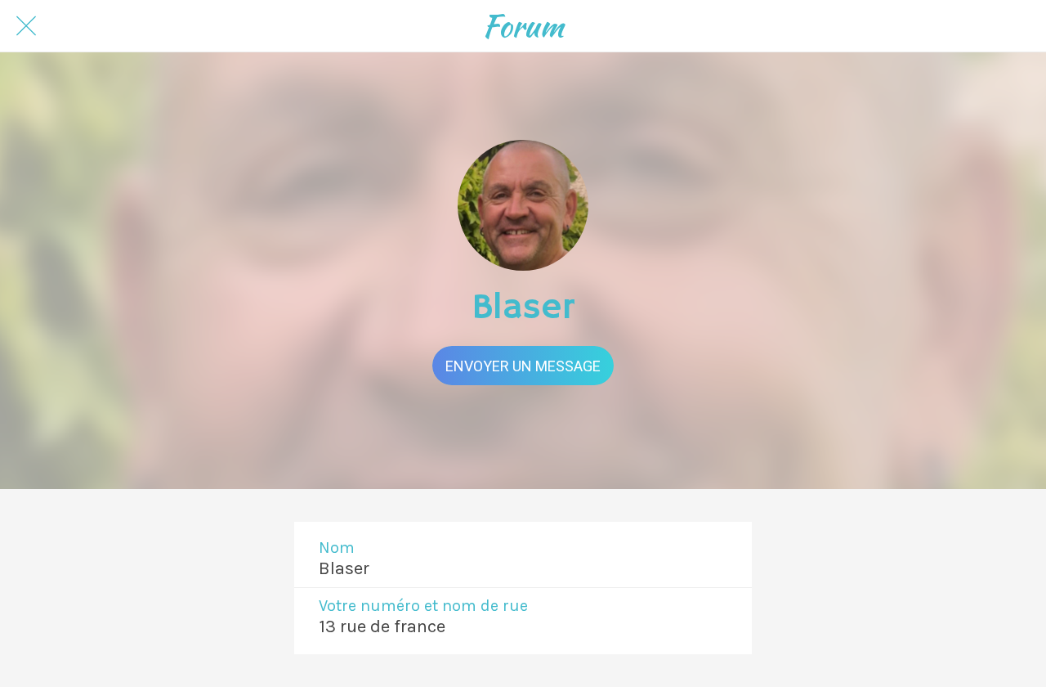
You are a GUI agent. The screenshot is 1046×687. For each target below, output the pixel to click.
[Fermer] (26, 26)
